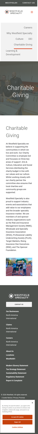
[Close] (32, 403)
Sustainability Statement (16, 373)
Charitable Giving (23, 44)
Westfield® (10, 359)
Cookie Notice (7, 398)
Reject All (17, 422)
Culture (19, 39)
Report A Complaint (14, 380)
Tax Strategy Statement (15, 369)
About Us (9, 351)
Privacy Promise (19, 398)
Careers (28, 27)
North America (12, 315)
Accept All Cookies (17, 417)
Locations (10, 355)
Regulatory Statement (15, 377)
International (11, 318)
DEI (30, 39)
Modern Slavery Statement (17, 365)
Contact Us (19, 304)
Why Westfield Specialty (19, 33)
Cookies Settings (17, 427)
